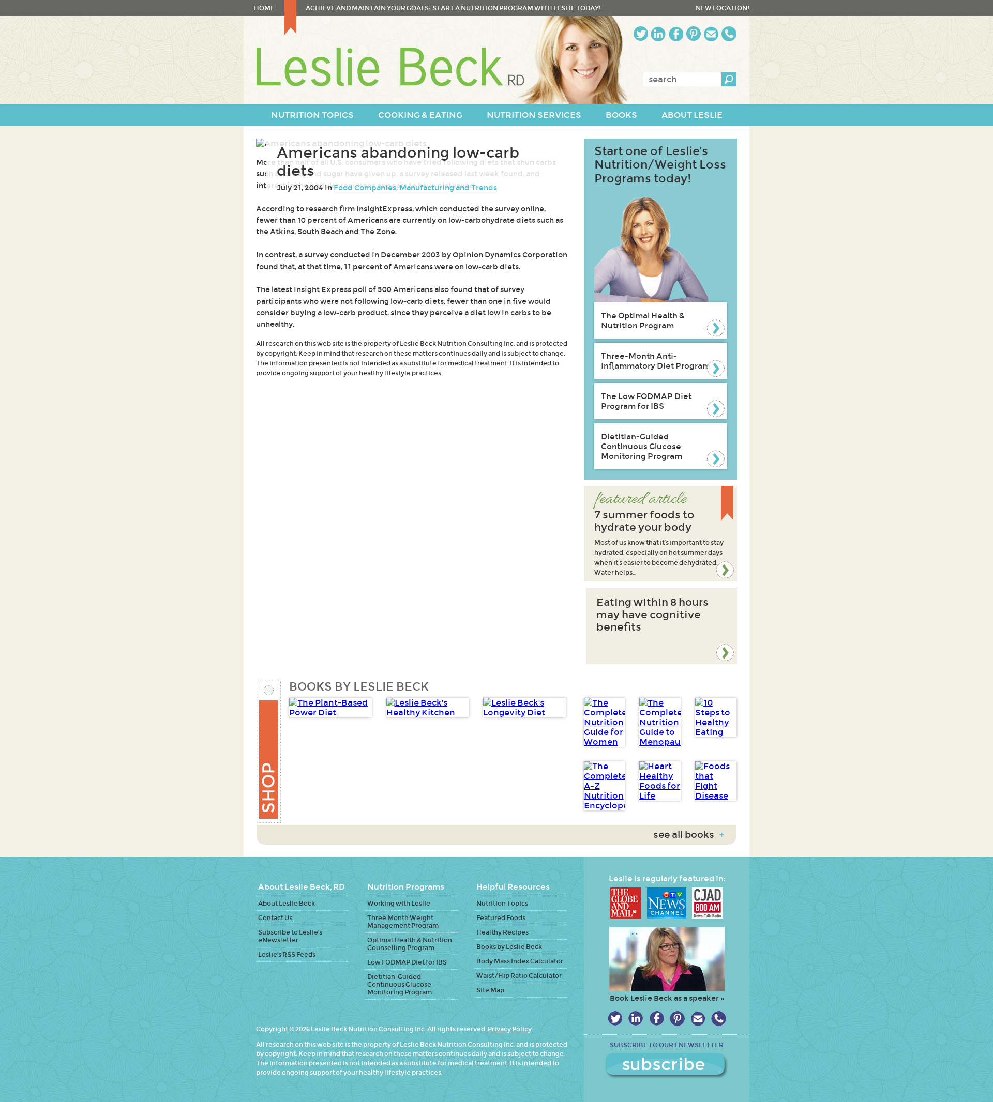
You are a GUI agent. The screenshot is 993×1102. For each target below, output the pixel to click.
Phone (728, 33)
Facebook (676, 33)
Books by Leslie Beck (509, 947)
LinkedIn (658, 33)
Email (711, 33)
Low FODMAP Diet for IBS (407, 962)
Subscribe (666, 1066)
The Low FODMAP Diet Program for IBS (646, 401)
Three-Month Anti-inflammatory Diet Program (655, 361)
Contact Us (275, 918)
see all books (688, 834)
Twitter (641, 33)
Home (264, 8)
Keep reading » (660, 533)
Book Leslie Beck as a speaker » (667, 998)
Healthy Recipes (502, 932)
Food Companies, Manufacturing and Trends (415, 187)
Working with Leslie (398, 903)
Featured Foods (500, 918)
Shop (269, 751)
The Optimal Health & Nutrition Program (643, 320)
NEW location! (722, 8)
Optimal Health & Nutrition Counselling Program (409, 944)
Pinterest (693, 33)
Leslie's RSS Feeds (286, 954)
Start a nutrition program (482, 8)
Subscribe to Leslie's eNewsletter (290, 936)
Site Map (490, 990)
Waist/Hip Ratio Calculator (519, 975)
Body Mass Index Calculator (519, 961)
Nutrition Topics (502, 903)
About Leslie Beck (286, 903)
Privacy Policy (510, 1029)
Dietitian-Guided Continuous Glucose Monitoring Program (641, 446)
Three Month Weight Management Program (403, 921)
